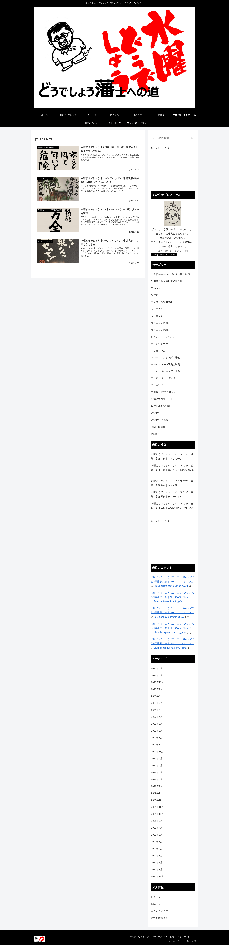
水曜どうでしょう (136, 937)
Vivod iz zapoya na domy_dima (170, 648)
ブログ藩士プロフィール (157, 937)
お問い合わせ (175, 937)
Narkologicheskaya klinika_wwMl (171, 585)
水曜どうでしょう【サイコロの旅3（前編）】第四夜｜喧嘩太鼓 (172, 483)
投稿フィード (158, 904)
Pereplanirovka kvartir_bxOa (169, 617)
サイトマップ (189, 937)
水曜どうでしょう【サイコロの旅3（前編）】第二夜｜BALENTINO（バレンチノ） (172, 507)
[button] (192, 138)
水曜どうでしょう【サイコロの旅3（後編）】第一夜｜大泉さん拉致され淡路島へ (172, 469)
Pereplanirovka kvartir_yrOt (168, 601)
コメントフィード (160, 910)
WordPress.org (159, 917)
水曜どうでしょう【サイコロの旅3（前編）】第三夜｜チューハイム (172, 494)
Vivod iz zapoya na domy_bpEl (170, 632)
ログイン (156, 897)
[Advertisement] (173, 168)
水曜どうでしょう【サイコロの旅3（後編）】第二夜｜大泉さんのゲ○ (172, 456)
